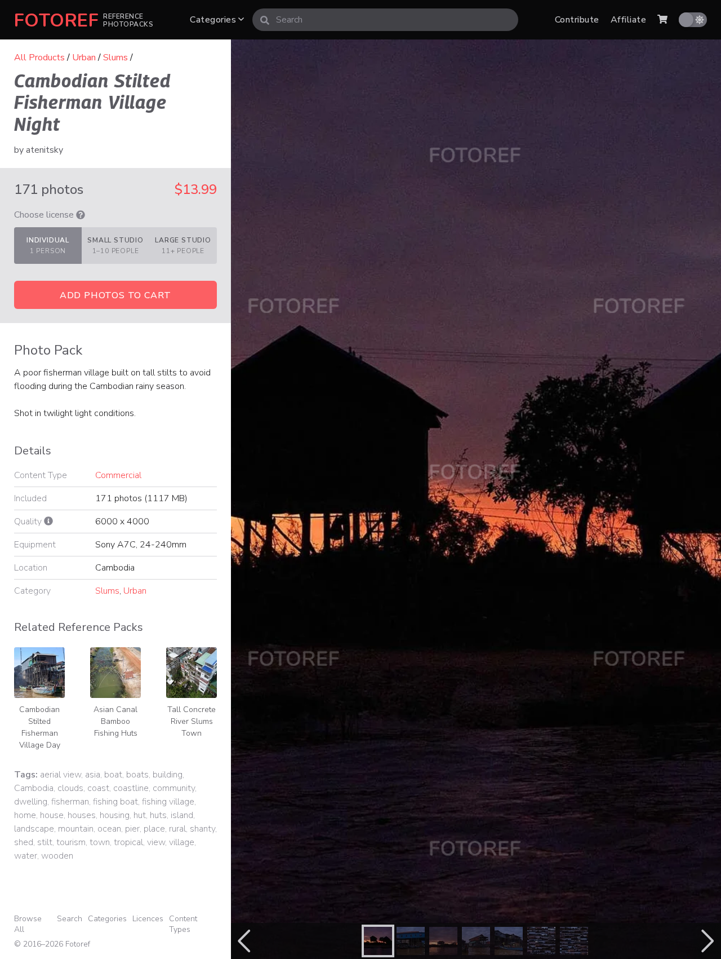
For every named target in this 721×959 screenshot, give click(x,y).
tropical (128, 842)
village (181, 842)
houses (82, 815)
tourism (71, 842)
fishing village (168, 802)
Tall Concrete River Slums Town (191, 721)
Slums (115, 57)
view (156, 842)
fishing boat (115, 802)
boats (137, 774)
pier (132, 829)
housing (115, 815)
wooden (57, 856)
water (25, 856)
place (154, 829)
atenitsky (44, 150)
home (25, 815)
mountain (76, 829)
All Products (39, 57)
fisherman (70, 802)
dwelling (30, 802)
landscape (34, 829)
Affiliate (628, 20)
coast (98, 788)
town (100, 842)
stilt (44, 842)
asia (92, 774)
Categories (214, 20)
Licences (147, 918)
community (174, 788)
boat (113, 774)
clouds (70, 788)
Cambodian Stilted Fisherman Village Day (39, 727)
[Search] (264, 20)
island (182, 815)
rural (177, 829)
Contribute (577, 20)
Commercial (118, 475)
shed (23, 842)
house (52, 815)
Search (69, 918)
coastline (131, 788)
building (168, 774)
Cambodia (34, 788)
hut (139, 815)
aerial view (60, 774)
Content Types (183, 924)
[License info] (80, 215)
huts (158, 815)
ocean (109, 829)
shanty (202, 829)
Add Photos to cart (115, 295)
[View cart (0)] (662, 19)
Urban (84, 57)
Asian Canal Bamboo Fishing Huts (115, 721)
